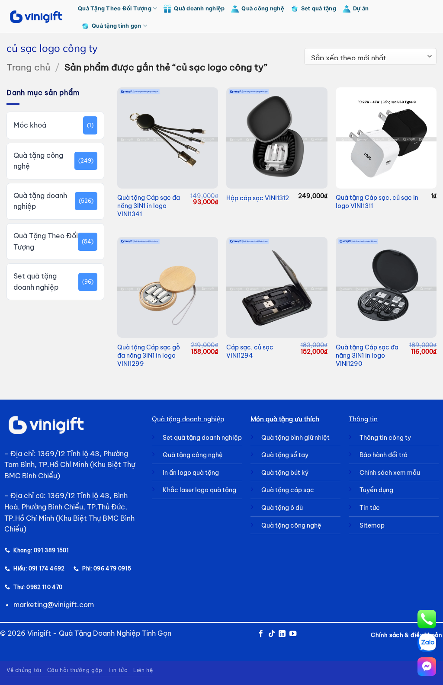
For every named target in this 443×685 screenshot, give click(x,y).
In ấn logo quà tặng (191, 473)
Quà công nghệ (262, 8)
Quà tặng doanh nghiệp (40, 201)
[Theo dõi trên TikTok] (271, 634)
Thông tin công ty (385, 438)
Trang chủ (28, 67)
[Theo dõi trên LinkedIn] (282, 634)
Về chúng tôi (23, 670)
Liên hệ (143, 670)
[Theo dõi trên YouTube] (292, 634)
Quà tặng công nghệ (38, 161)
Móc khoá (29, 125)
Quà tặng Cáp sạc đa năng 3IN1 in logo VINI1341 (148, 206)
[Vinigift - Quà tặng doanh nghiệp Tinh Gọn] (35, 16)
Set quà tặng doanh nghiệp (35, 281)
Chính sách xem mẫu (390, 473)
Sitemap (372, 525)
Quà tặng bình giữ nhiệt (295, 438)
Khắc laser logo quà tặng (199, 490)
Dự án (361, 8)
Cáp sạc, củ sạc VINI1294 (249, 351)
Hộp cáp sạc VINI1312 (257, 198)
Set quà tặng (318, 8)
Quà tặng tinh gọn (116, 25)
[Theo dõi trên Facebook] (260, 634)
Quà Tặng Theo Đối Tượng (114, 8)
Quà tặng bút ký (284, 473)
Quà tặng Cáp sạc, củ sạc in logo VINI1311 (377, 202)
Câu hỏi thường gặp (75, 670)
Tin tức (117, 670)
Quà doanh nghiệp (199, 8)
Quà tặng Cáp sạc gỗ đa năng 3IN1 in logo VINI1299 (148, 355)
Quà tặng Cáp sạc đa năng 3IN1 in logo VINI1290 (367, 355)
